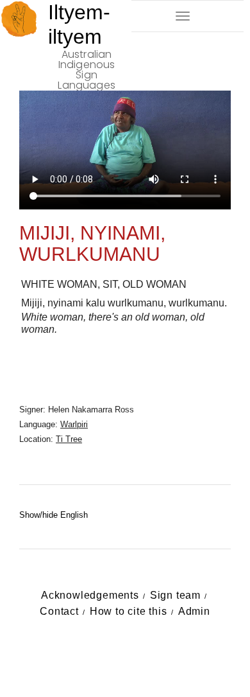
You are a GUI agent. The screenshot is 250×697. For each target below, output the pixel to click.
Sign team (175, 595)
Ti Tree (69, 439)
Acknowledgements (90, 595)
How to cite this (128, 611)
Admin (194, 611)
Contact (59, 611)
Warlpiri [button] (74, 424)
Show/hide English (53, 515)
